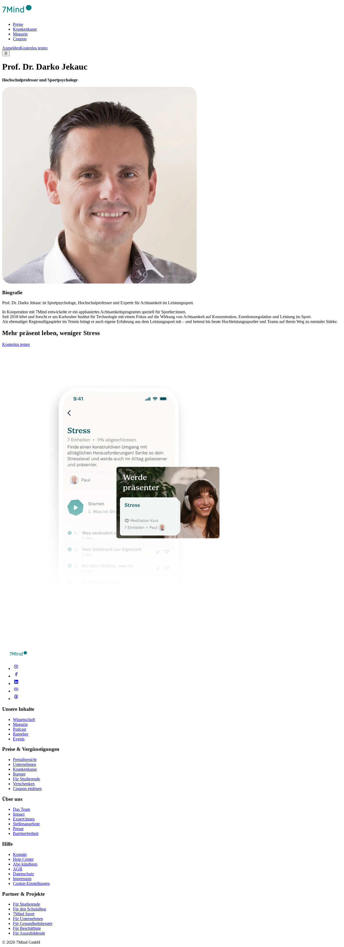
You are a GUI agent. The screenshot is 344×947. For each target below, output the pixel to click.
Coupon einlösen (27, 788)
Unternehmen (24, 764)
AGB (17, 869)
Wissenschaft (24, 719)
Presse (18, 828)
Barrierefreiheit (25, 833)
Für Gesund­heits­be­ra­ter (32, 923)
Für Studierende (26, 779)
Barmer (19, 774)
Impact (18, 814)
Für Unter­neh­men (28, 918)
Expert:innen (24, 819)
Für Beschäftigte (27, 928)
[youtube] (16, 691)
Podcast (19, 729)
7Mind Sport (23, 914)
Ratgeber (20, 734)
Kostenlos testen (34, 48)
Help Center (23, 859)
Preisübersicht (25, 759)
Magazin (20, 34)
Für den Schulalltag (29, 909)
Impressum (22, 878)
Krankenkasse (25, 29)
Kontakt (20, 854)
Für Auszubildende (29, 933)
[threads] (16, 698)
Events (18, 739)
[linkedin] (16, 683)
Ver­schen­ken (24, 783)
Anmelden (11, 48)
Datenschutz (23, 873)
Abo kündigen (25, 864)
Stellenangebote (26, 824)
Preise (18, 24)
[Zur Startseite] (17, 15)
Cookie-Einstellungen (31, 883)
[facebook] (16, 676)
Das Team (21, 809)
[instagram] (16, 668)
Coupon (20, 39)
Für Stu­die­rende (26, 904)
